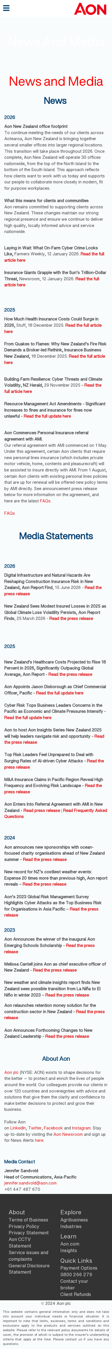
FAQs (45, 501)
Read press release (42, 810)
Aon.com (69, 1243)
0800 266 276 (76, 1274)
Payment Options (78, 1267)
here (39, 1140)
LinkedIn (18, 1128)
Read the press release (71, 618)
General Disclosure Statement (29, 1269)
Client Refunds (75, 1294)
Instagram (81, 1128)
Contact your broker (74, 1284)
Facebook (54, 1128)
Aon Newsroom (68, 1134)
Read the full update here (47, 416)
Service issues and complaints (28, 1255)
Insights (68, 1250)
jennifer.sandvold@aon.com (30, 1183)
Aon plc (12, 1072)
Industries (71, 1226)
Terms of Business (28, 1219)
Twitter (35, 1128)
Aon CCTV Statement (20, 1242)
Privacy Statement (29, 1232)
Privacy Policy (24, 1226)
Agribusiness (74, 1219)
